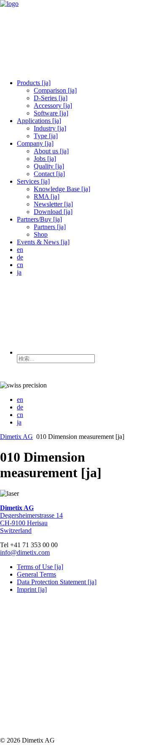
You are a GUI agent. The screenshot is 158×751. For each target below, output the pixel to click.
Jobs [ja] (45, 158)
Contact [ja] (49, 173)
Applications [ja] (39, 120)
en (20, 249)
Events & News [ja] (43, 242)
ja (19, 272)
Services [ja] (33, 181)
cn (20, 264)
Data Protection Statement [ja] (56, 581)
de (20, 257)
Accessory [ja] (53, 105)
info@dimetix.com (25, 552)
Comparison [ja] (55, 90)
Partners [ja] (50, 226)
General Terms (36, 574)
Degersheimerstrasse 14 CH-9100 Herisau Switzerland (31, 519)
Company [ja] (35, 143)
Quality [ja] (49, 166)
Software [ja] (51, 113)
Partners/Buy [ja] (39, 219)
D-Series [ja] (50, 98)
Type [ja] (46, 135)
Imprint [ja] (32, 589)
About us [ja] (51, 151)
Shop (41, 234)
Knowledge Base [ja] (62, 188)
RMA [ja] (46, 196)
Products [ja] (34, 82)
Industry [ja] (50, 128)
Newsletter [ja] (53, 204)
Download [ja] (53, 211)
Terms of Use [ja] (40, 566)
